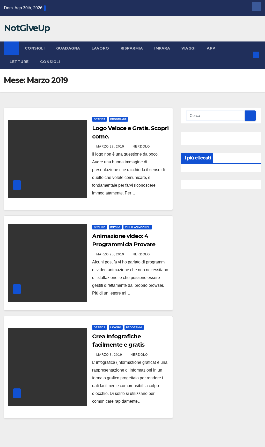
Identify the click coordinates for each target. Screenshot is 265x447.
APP (211, 48)
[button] (247, 55)
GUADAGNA (68, 48)
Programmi (118, 119)
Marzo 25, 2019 (110, 254)
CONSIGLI (35, 48)
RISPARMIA (132, 48)
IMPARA (162, 48)
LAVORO (100, 48)
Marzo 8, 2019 (109, 355)
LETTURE (19, 61)
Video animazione (137, 227)
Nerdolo (141, 146)
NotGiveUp (27, 28)
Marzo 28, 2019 (110, 146)
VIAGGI (188, 48)
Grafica (99, 119)
